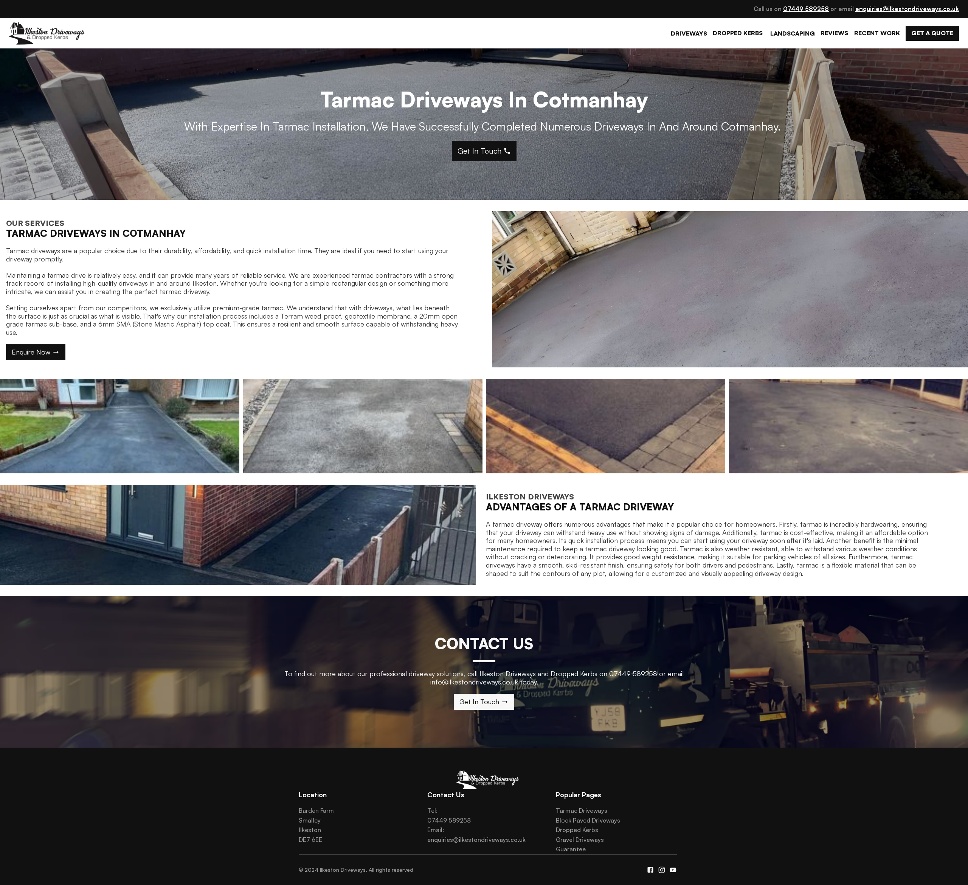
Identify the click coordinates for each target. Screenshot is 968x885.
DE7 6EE (310, 839)
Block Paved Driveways (588, 820)
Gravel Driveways (580, 839)
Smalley (310, 820)
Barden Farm (316, 810)
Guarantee (571, 849)
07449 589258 (449, 820)
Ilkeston (310, 830)
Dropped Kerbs (577, 830)
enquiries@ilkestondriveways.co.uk (476, 839)
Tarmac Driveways (581, 810)
